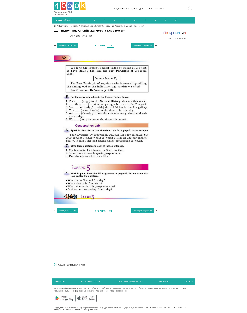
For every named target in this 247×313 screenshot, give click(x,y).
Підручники (120, 8)
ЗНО (150, 8)
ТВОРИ (158, 8)
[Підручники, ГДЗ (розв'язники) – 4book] (55, 26)
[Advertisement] (105, 238)
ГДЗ (133, 8)
